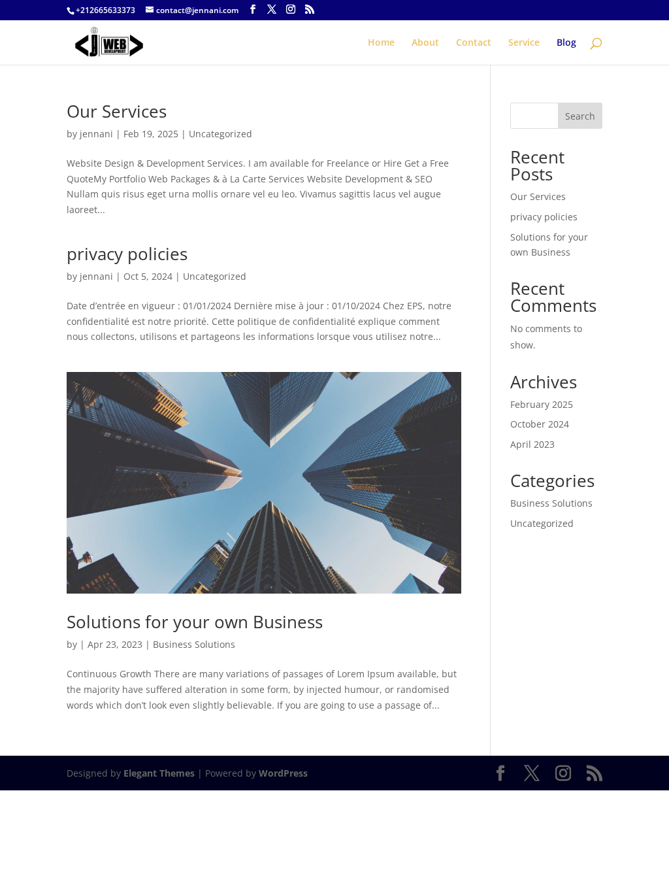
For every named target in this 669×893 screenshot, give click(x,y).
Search (580, 116)
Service (524, 43)
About (425, 43)
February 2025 (541, 404)
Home (381, 43)
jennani (96, 133)
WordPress (283, 773)
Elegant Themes (159, 773)
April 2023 (532, 444)
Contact (473, 43)
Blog (566, 43)
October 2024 (539, 424)
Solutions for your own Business (195, 621)
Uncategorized (220, 133)
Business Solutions (194, 644)
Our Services (117, 111)
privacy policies (127, 253)
